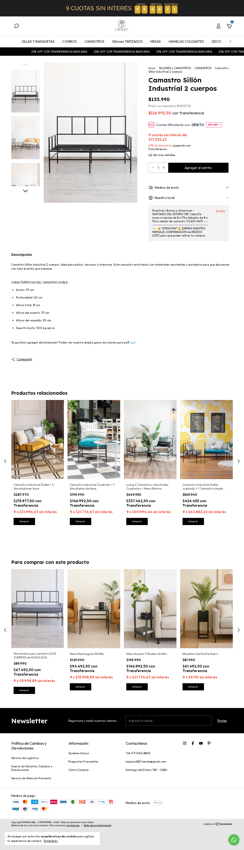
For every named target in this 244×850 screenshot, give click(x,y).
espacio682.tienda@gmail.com (146, 761)
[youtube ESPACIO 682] (201, 743)
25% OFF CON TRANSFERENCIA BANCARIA (37, 51)
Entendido (50, 841)
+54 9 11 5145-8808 (138, 753)
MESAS (155, 41)
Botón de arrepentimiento (97, 825)
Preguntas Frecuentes (83, 761)
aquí (133, 342)
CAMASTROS (94, 41)
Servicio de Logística (24, 758)
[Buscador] (16, 26)
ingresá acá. (73, 825)
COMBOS (69, 41)
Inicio (151, 68)
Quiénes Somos (78, 753)
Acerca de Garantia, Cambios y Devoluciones (31, 768)
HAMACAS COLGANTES (186, 41)
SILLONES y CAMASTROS (175, 68)
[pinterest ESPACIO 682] (209, 743)
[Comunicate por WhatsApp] (234, 840)
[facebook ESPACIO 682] (193, 743)
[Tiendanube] (218, 824)
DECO (216, 41)
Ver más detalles (163, 155)
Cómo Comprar (78, 770)
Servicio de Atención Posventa (31, 778)
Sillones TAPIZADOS (127, 41)
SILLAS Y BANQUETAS (38, 41)
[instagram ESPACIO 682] (185, 743)
